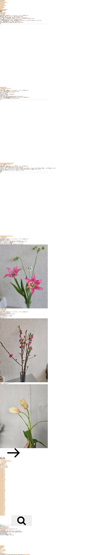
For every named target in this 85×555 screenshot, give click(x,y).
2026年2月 (2, 473)
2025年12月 (2, 474)
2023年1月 (2, 498)
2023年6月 (2, 493)
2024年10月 (2, 480)
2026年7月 (2, 469)
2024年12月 (2, 479)
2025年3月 (2, 476)
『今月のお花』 (3, 237)
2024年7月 (2, 483)
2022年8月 (2, 502)
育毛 (1, 548)
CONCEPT (2, 1)
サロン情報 (2, 549)
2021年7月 (2, 512)
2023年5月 (2, 494)
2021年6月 (2, 513)
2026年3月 (2, 472)
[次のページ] (13, 457)
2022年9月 (2, 501)
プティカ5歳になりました (6, 164)
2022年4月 (2, 504)
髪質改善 (2, 547)
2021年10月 (2, 509)
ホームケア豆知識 (4, 467)
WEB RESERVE (3, 9)
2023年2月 (2, 497)
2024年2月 (2, 488)
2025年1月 (2, 478)
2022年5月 (2, 503)
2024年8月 (2, 482)
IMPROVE (2, 3)
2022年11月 (2, 499)
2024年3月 (2, 487)
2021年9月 (2, 510)
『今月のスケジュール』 (5, 88)
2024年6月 (2, 484)
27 (3, 457)
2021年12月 (2, 507)
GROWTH (2, 4)
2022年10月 (2, 500)
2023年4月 (2, 495)
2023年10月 (2, 491)
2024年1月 (2, 489)
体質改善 (2, 546)
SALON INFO (3, 5)
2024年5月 (2, 485)
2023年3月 (2, 496)
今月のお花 (2, 13)
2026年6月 (2, 470)
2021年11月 (2, 508)
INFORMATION (3, 465)
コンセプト (2, 545)
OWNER (2, 6)
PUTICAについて (4, 466)
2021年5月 (2, 514)
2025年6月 (2, 475)
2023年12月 (2, 490)
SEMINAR (2, 7)
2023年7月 (2, 492)
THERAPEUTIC (3, 2)
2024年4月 (2, 486)
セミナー (2, 551)
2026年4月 (2, 471)
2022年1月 (2, 506)
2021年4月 (2, 515)
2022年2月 (2, 505)
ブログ (1, 552)
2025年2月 (2, 477)
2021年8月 (2, 511)
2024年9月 (2, 481)
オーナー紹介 (3, 550)
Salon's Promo (26, 554)
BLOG (1, 8)
